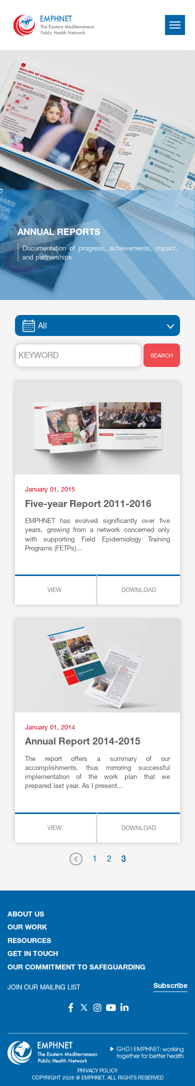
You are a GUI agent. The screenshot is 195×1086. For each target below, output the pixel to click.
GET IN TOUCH (33, 954)
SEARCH (161, 355)
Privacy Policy (98, 1071)
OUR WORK (27, 928)
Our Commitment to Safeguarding (77, 968)
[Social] (70, 1007)
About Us (26, 915)
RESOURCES (29, 941)
